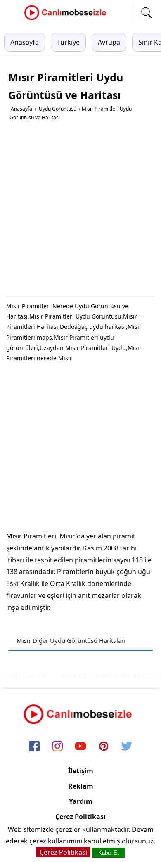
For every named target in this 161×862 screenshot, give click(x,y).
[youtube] (80, 746)
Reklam (80, 786)
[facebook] (34, 746)
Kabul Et (108, 853)
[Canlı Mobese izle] (67, 19)
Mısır (24, 640)
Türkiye (68, 42)
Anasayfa (24, 42)
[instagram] (57, 746)
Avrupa (109, 42)
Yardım (80, 801)
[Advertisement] (80, 211)
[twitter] (126, 746)
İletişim (80, 770)
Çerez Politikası (80, 816)
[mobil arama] (146, 12)
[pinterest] (103, 746)
